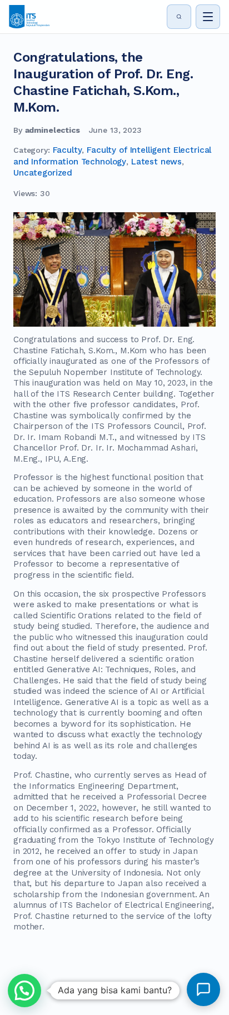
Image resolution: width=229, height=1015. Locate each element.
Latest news (156, 162)
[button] (24, 990)
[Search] (179, 16)
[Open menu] (208, 16)
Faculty (67, 150)
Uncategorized (42, 173)
